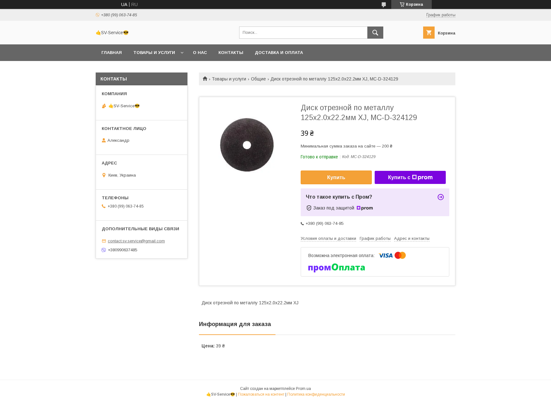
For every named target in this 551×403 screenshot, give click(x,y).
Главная (111, 52)
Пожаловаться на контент (261, 394)
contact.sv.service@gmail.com (136, 241)
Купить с (399, 177)
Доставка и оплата (279, 52)
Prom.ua (303, 388)
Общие (258, 78)
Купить (336, 177)
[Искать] (375, 33)
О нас (200, 52)
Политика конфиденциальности (316, 394)
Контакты (230, 52)
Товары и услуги (154, 52)
